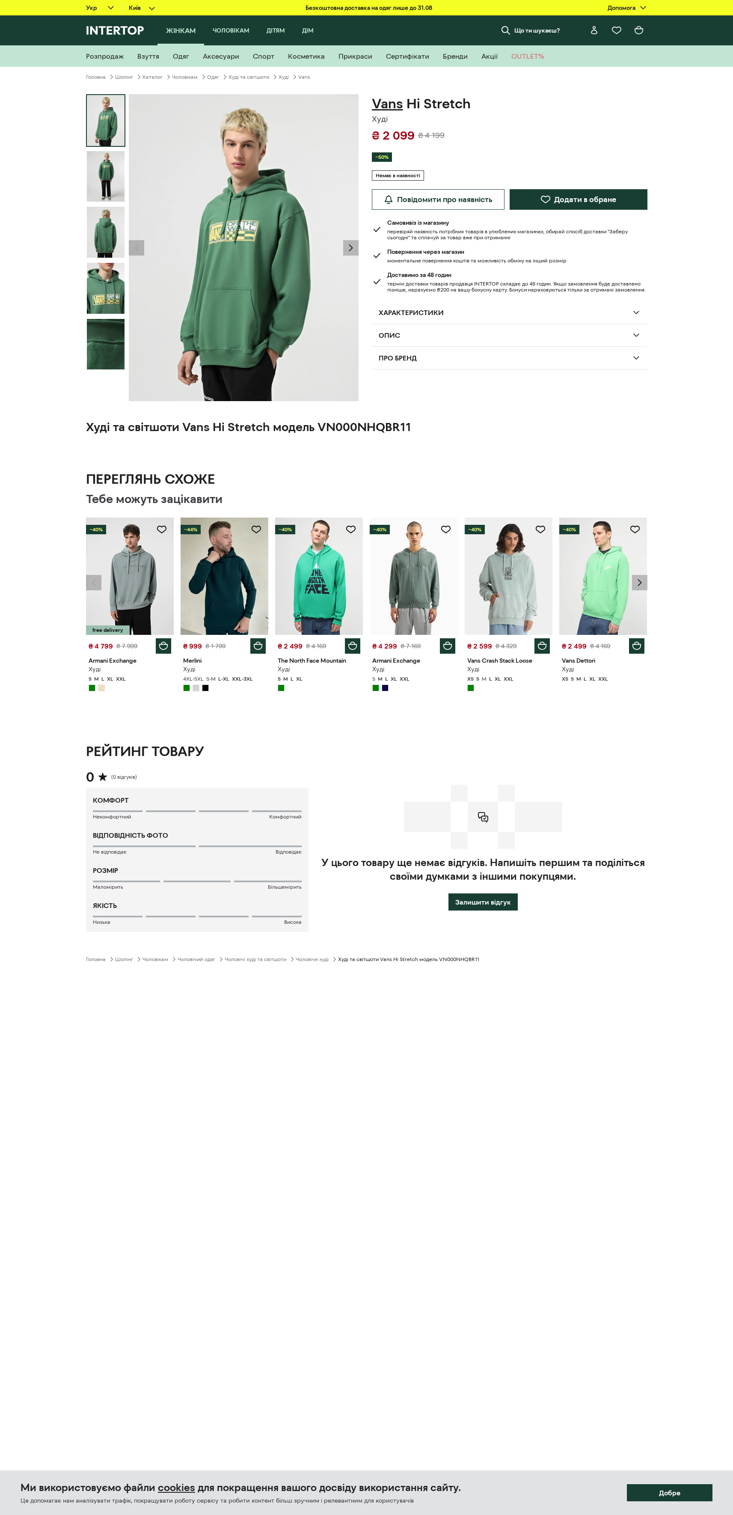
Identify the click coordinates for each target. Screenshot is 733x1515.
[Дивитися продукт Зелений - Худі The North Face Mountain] (319, 576)
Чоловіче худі (312, 959)
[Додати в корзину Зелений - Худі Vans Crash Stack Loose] (542, 646)
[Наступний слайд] (351, 248)
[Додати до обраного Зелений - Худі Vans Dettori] (635, 529)
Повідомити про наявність (445, 199)
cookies (176, 1487)
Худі (284, 77)
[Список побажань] (616, 30)
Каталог (152, 77)
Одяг (213, 77)
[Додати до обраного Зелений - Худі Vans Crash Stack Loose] (540, 529)
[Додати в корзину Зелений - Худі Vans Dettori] (636, 646)
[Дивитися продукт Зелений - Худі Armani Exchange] (130, 576)
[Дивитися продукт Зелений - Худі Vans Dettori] (603, 576)
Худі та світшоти (249, 77)
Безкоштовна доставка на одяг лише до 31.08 (369, 8)
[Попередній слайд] (136, 248)
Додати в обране (585, 199)
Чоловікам (185, 77)
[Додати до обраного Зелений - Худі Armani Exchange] (161, 529)
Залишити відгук (483, 902)
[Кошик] (638, 30)
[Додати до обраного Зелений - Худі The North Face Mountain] (350, 529)
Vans (304, 77)
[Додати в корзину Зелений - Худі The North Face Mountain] (352, 646)
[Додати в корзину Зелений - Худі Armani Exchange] (163, 646)
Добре (669, 1492)
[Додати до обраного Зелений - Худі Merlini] (256, 529)
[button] (136, 248)
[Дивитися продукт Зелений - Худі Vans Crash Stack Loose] (508, 576)
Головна (96, 77)
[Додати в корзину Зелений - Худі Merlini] (258, 646)
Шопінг (124, 77)
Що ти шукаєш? (537, 30)
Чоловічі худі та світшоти (255, 959)
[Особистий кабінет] (594, 30)
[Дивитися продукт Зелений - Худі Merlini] (224, 576)
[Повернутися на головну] (115, 30)
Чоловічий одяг (196, 959)
